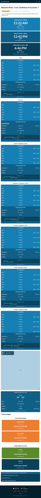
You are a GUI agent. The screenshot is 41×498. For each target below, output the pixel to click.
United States (3, 5)
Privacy (18, 491)
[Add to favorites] (38, 7)
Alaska (7, 5)
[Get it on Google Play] (24, 488)
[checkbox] (8, 352)
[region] (20, 370)
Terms (22, 491)
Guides (15, 491)
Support (26, 491)
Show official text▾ (26, 11)
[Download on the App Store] (16, 488)
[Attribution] (39, 389)
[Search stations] (36, 1)
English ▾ (20, 493)
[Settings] (39, 1)
